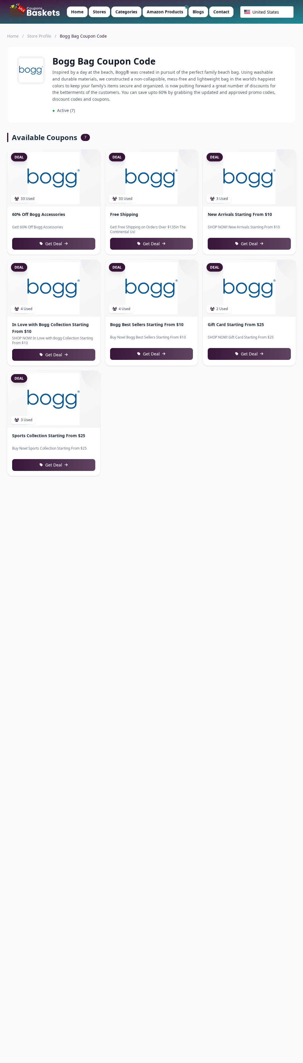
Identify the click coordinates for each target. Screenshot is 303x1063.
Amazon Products (165, 12)
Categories (126, 12)
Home (77, 12)
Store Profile (39, 36)
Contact (221, 12)
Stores (99, 12)
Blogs (198, 12)
